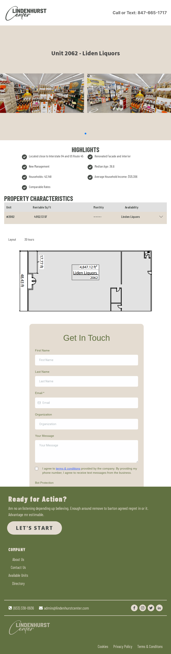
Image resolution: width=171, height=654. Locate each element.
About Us (18, 559)
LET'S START (34, 527)
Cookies (103, 646)
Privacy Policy (122, 646)
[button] (85, 133)
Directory (18, 583)
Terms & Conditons (150, 646)
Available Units (18, 575)
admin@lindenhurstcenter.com (66, 607)
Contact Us (18, 567)
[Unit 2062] (42, 128)
